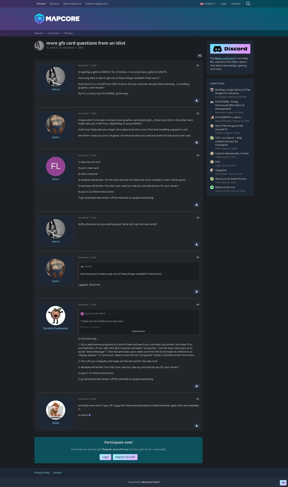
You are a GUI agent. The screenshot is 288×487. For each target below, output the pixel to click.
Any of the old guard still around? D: (229, 127)
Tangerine (221, 170)
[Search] (248, 4)
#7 (197, 399)
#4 (197, 217)
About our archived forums (230, 178)
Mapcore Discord (225, 187)
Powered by (144, 482)
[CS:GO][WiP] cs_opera (228, 117)
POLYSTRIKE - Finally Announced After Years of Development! (229, 105)
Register (236, 3)
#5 (197, 257)
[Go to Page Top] (283, 482)
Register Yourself (125, 457)
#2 (197, 113)
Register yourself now (115, 449)
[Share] (199, 55)
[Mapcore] (144, 19)
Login (223, 3)
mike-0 (54, 47)
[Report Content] (196, 100)
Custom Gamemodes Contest (232, 153)
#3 (197, 155)
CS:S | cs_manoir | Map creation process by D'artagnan (228, 141)
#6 (197, 304)
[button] (208, 4)
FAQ (217, 161)
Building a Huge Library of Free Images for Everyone (232, 91)
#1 (197, 65)
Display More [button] (138, 331)
